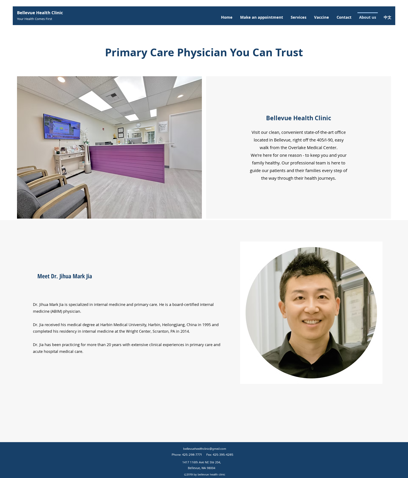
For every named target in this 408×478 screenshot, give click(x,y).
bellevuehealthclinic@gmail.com (204, 448)
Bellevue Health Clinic (40, 13)
